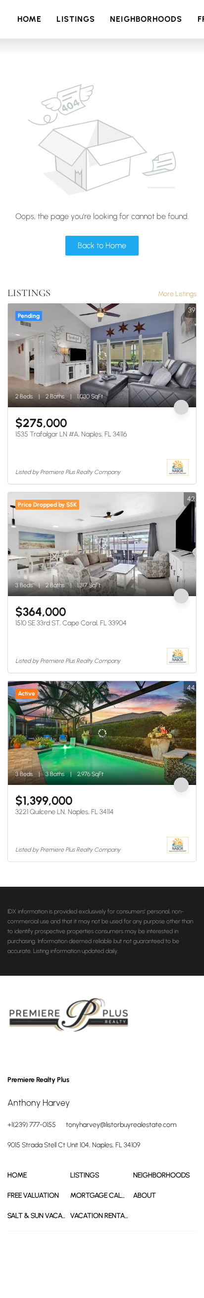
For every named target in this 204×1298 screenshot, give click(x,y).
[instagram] (54, 1053)
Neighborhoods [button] (146, 19)
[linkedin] (34, 1053)
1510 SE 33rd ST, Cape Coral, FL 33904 (71, 623)
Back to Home (102, 245)
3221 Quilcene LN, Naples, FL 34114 (64, 812)
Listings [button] (75, 19)
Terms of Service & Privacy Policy (50, 1263)
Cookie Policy (114, 1263)
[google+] (74, 1053)
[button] (38, 1175)
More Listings (177, 294)
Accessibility (95, 1273)
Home (29, 19)
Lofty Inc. (72, 1246)
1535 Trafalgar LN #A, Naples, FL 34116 (71, 434)
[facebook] (14, 1053)
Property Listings (28, 1273)
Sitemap (64, 1273)
